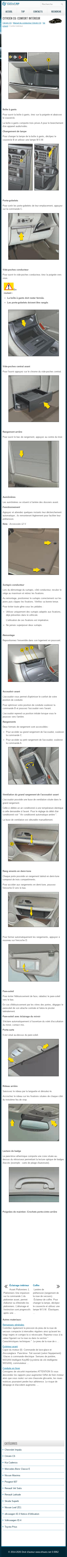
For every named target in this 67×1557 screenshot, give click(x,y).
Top (23, 11)
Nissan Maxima (12, 1475)
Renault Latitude (13, 1494)
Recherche (56, 11)
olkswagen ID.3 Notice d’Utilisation (22, 1514)
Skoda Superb (12, 1501)
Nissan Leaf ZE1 (13, 1507)
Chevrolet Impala (13, 1449)
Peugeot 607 (11, 1481)
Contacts (38, 11)
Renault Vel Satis (13, 1488)
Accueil (8, 11)
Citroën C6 (7, 23)
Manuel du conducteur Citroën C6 (27, 23)
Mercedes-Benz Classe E (17, 1469)
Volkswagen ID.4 (13, 1520)
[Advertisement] (33, 39)
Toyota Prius (11, 1527)
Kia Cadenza (11, 1462)
